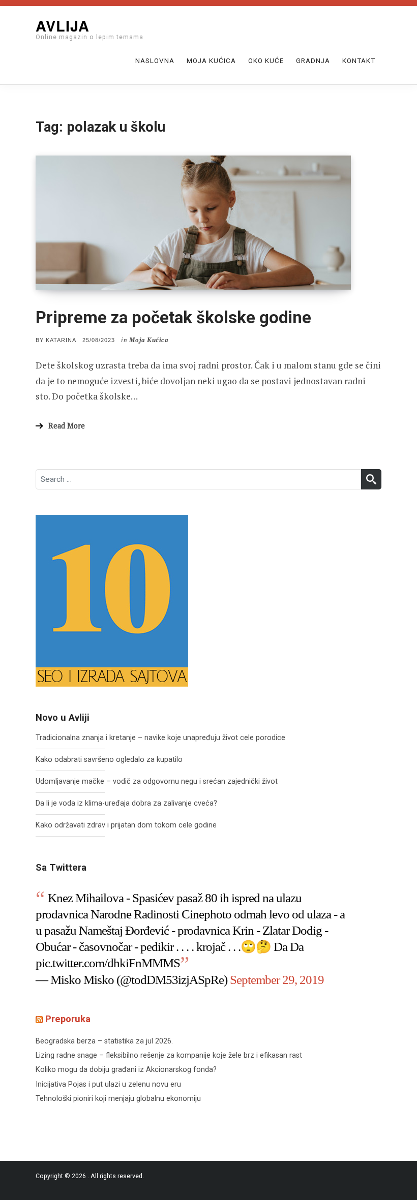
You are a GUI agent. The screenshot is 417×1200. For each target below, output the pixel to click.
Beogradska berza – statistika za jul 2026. (104, 1041)
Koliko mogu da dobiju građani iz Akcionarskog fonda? (126, 1069)
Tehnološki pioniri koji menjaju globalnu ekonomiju (118, 1098)
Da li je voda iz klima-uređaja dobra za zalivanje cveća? (126, 803)
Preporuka (68, 1019)
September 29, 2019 (277, 980)
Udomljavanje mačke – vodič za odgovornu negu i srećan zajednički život (157, 781)
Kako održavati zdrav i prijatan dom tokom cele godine (126, 825)
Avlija (63, 25)
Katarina (61, 340)
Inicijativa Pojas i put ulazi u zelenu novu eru (108, 1084)
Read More (66, 425)
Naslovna (154, 61)
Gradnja (313, 61)
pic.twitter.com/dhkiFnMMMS (108, 963)
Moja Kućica (211, 61)
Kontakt (358, 61)
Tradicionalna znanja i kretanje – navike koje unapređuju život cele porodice (160, 737)
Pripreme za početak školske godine (173, 317)
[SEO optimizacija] (112, 600)
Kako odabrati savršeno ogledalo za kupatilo (109, 759)
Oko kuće (266, 61)
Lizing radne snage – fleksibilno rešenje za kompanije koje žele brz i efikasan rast (169, 1055)
